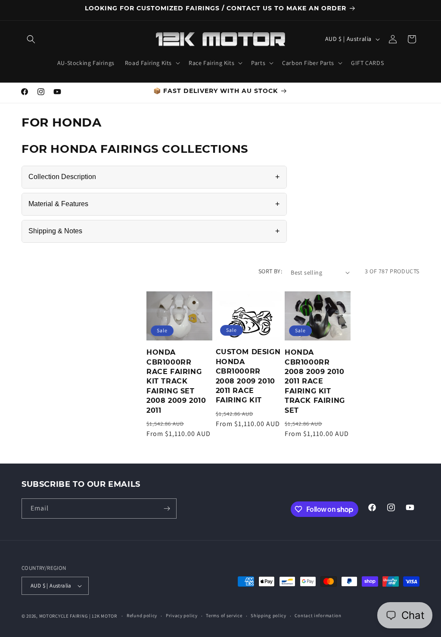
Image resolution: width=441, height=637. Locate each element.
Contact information (318, 615)
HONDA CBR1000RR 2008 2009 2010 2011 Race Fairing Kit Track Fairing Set (315, 381)
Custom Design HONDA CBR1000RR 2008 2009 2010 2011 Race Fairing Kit (248, 376)
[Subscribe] (166, 508)
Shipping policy (268, 615)
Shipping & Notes (154, 231)
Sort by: (270, 271)
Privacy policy (182, 615)
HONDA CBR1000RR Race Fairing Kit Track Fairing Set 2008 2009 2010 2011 (176, 381)
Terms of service (224, 615)
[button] (31, 39)
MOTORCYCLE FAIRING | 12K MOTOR (78, 616)
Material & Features (154, 204)
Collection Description (154, 177)
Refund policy (142, 615)
